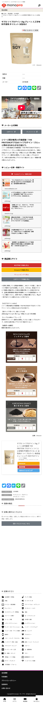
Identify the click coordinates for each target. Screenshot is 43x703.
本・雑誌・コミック (10, 653)
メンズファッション (30, 623)
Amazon (38, 65)
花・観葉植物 (28, 649)
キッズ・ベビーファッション (12, 627)
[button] (11, 132)
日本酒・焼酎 (28, 619)
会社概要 (4, 673)
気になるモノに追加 (31, 30)
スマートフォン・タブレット (32, 604)
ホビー (26, 653)
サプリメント (17, 494)
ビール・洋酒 (8, 619)
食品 (26, 612)
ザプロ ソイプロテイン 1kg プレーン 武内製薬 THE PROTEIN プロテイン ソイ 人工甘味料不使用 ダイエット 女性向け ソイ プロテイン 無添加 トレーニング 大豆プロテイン (28, 449)
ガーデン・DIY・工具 (10, 649)
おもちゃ (27, 638)
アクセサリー (28, 634)
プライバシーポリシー (9, 680)
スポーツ (27, 646)
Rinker (25, 458)
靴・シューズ (28, 631)
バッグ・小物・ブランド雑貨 (12, 631)
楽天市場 (22, 467)
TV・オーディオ (29, 600)
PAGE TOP (40, 680)
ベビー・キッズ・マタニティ (12, 638)
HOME (4, 701)
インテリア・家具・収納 (11, 642)
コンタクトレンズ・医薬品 (12, 612)
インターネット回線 (30, 661)
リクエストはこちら (22, 523)
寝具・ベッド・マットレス (32, 642)
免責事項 (4, 684)
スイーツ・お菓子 (9, 615)
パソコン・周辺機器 (10, 604)
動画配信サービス (29, 657)
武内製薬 (16, 13)
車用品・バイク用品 (10, 657)
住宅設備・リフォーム (10, 664)
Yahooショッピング (26, 470)
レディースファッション (11, 623)
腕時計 (6, 634)
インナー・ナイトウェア (31, 627)
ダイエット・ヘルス (19, 496)
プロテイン (25, 494)
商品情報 (10, 13)
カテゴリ (15, 701)
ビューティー (8, 608)
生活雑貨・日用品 (9, 597)
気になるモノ (37, 701)
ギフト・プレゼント (10, 661)
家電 (6, 600)
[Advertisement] (21, 551)
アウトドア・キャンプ (10, 646)
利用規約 (4, 677)
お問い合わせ (6, 688)
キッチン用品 (28, 597)
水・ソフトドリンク (30, 615)
